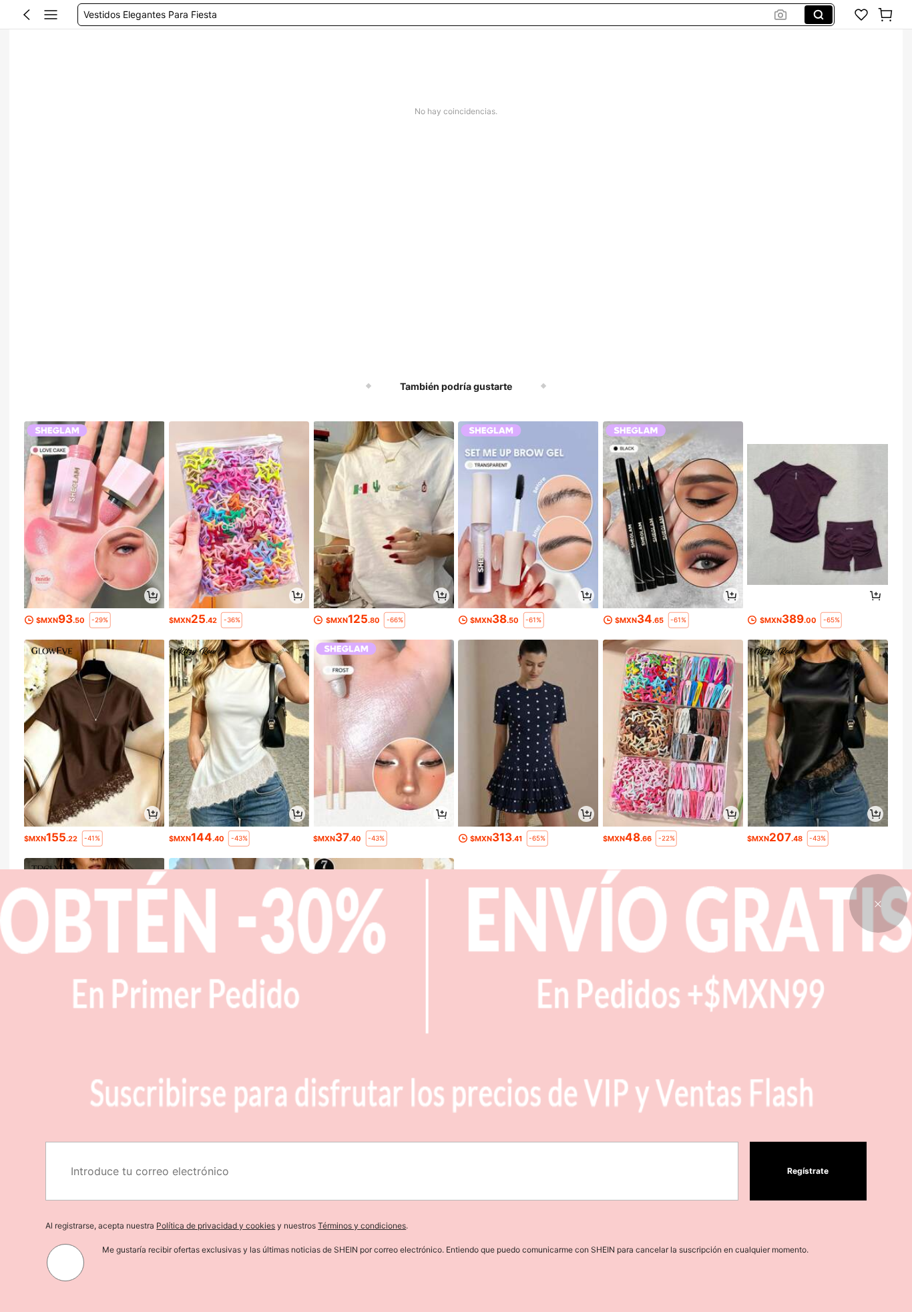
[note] (100, 620)
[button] (27, 14)
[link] (861, 14)
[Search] (819, 14)
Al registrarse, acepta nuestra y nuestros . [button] (226, 1226)
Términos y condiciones (362, 1226)
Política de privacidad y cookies (215, 1226)
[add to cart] (152, 596)
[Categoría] (51, 14)
